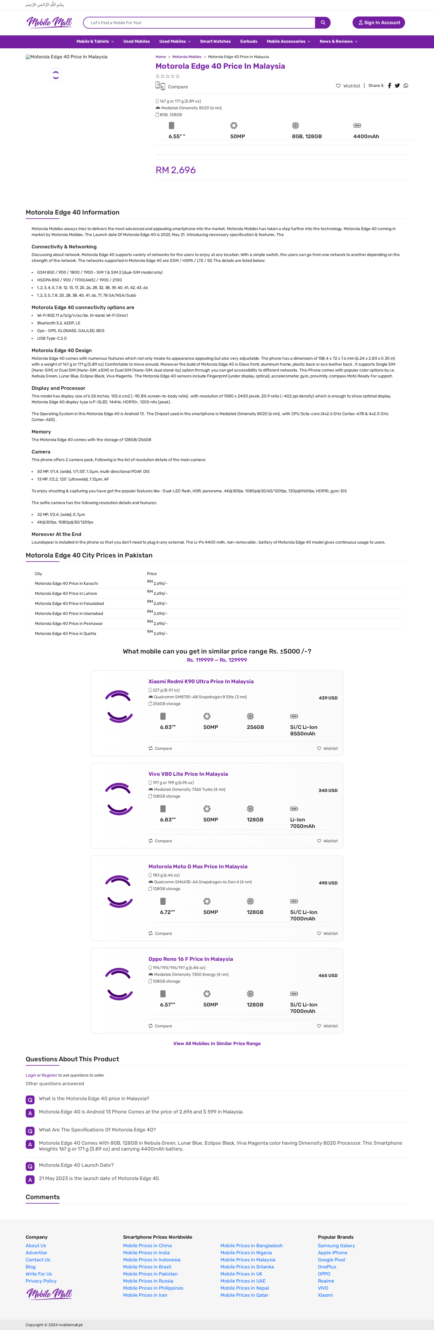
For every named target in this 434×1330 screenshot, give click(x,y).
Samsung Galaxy (336, 1245)
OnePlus (327, 1267)
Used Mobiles (136, 41)
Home (161, 57)
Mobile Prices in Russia (148, 1281)
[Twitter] (397, 86)
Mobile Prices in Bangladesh (252, 1245)
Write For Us (39, 1274)
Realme (326, 1281)
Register (49, 1075)
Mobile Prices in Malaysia (248, 1260)
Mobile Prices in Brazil (147, 1267)
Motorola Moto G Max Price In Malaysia (198, 866)
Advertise (36, 1252)
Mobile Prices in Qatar (244, 1295)
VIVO (323, 1288)
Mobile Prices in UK (241, 1274)
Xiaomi (325, 1295)
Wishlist (351, 86)
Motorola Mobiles (187, 57)
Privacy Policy (41, 1281)
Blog (31, 1267)
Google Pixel (331, 1260)
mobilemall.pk (71, 1325)
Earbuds (248, 41)
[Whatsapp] (406, 86)
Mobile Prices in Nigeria (246, 1252)
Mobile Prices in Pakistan (150, 1274)
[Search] (323, 23)
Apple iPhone (332, 1252)
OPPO (324, 1274)
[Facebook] (389, 86)
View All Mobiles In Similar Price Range (217, 1043)
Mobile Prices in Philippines (153, 1288)
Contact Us (38, 1260)
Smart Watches (215, 41)
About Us (36, 1245)
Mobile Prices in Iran (145, 1295)
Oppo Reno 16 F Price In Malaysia (191, 959)
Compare (177, 87)
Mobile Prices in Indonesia (151, 1260)
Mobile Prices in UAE (243, 1281)
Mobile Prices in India (146, 1252)
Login (31, 1075)
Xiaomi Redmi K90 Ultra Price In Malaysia (201, 681)
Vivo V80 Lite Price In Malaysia (188, 774)
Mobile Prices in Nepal (245, 1288)
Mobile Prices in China (147, 1245)
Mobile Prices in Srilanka (247, 1267)
